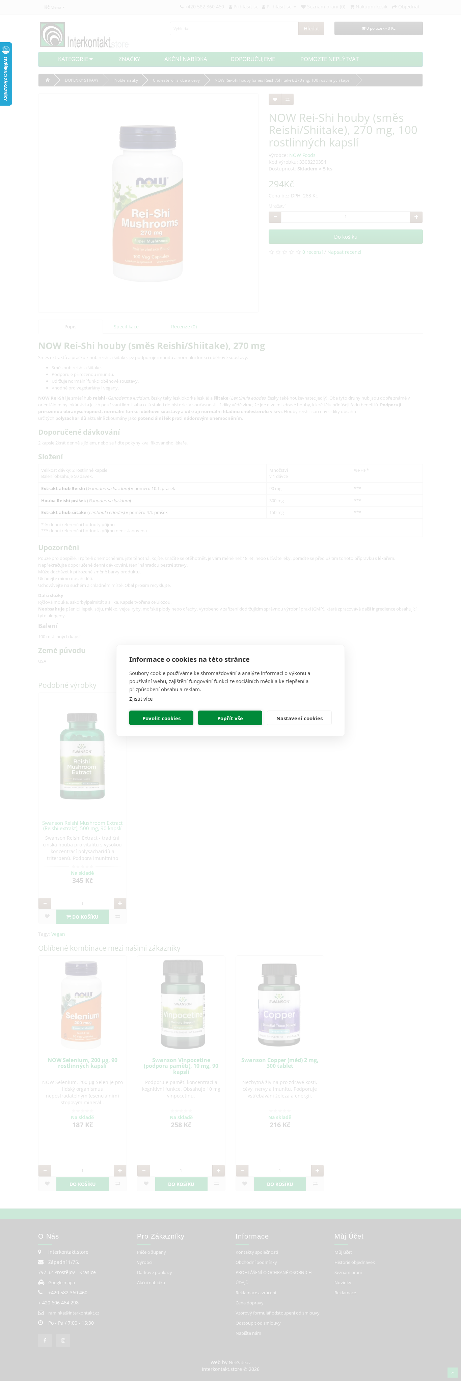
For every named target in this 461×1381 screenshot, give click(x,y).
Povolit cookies (161, 717)
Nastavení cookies (299, 717)
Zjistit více (141, 698)
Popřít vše (230, 717)
